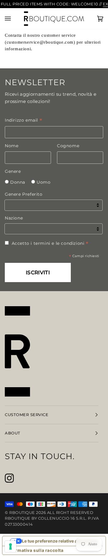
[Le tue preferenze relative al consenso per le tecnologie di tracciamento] (10, 546)
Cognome (68, 145)
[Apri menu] (14, 18)
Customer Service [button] (26, 414)
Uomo (43, 182)
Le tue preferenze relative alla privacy (60, 540)
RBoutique (22, 512)
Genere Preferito (24, 194)
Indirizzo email (23, 120)
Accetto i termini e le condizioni (50, 243)
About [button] (12, 433)
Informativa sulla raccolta (35, 550)
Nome (11, 145)
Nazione (14, 218)
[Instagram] (9, 478)
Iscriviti (38, 272)
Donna (17, 182)
